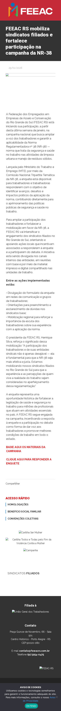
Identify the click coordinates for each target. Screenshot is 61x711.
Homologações (18, 504)
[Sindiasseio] (30, 675)
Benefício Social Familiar (24, 511)
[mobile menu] (56, 7)
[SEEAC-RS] (30, 579)
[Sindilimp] (30, 595)
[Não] (56, 697)
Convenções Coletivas (23, 518)
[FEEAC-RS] (30, 10)
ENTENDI (31, 706)
